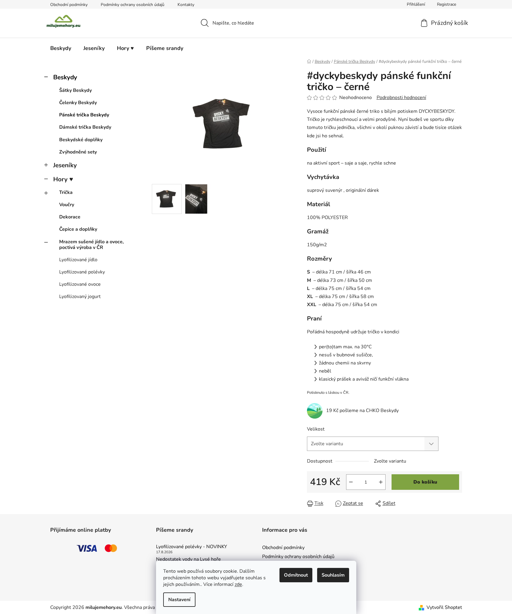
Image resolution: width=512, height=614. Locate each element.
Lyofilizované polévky (82, 272)
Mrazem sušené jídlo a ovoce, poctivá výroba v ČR (91, 244)
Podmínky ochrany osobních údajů (132, 4)
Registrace (446, 4)
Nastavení (179, 599)
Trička (66, 192)
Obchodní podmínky (69, 4)
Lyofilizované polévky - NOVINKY (191, 547)
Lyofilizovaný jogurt (80, 296)
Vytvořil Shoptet (444, 607)
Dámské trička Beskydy (85, 127)
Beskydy (65, 77)
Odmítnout (296, 575)
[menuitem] (60, 48)
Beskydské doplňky (81, 139)
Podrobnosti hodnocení (401, 97)
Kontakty (186, 4)
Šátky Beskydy (75, 90)
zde (238, 584)
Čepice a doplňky (78, 229)
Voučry (66, 204)
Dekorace (69, 217)
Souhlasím (333, 575)
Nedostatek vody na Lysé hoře (188, 559)
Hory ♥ (63, 179)
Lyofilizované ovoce (80, 284)
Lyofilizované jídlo (78, 259)
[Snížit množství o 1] (350, 482)
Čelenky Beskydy (78, 102)
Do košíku (425, 482)
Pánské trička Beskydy (84, 115)
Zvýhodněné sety (78, 152)
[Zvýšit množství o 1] (380, 482)
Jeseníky (65, 165)
